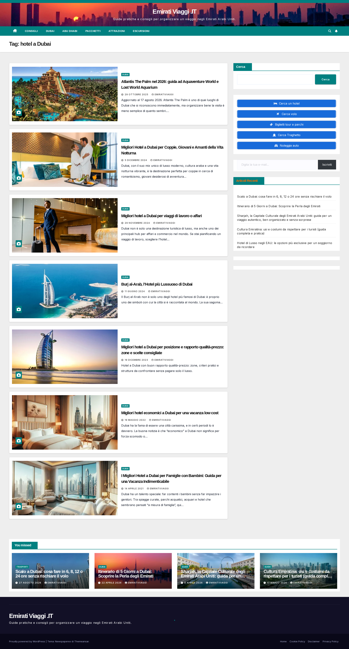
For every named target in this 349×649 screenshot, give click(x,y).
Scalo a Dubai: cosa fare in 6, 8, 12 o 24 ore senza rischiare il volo (284, 196)
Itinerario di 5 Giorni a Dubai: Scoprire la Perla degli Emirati (278, 206)
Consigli (31, 31)
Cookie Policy (297, 641)
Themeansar (81, 641)
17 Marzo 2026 (277, 582)
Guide (185, 567)
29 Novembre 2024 (138, 223)
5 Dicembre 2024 (136, 160)
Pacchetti (93, 31)
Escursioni (141, 31)
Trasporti (22, 567)
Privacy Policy (330, 641)
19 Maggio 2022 (136, 420)
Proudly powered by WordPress (27, 641)
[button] (329, 31)
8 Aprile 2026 (193, 582)
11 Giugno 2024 (135, 291)
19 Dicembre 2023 (137, 360)
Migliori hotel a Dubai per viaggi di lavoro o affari (161, 216)
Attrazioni (117, 31)
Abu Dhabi (69, 31)
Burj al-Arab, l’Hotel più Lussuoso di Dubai (156, 284)
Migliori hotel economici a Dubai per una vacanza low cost (169, 413)
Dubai (50, 31)
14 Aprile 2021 (134, 488)
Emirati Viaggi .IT (174, 11)
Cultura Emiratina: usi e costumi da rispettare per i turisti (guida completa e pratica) (298, 576)
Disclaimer (314, 641)
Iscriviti (327, 164)
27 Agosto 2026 (30, 582)
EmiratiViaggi (164, 94)
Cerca (240, 67)
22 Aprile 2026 (112, 582)
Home (283, 641)
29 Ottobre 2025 (137, 94)
